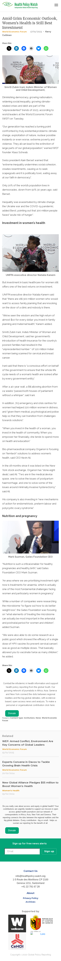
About (30, 893)
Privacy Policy (30, 898)
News (38, 718)
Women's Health (10, 790)
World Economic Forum (14, 31)
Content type (16, 718)
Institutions (29, 718)
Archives (30, 902)
